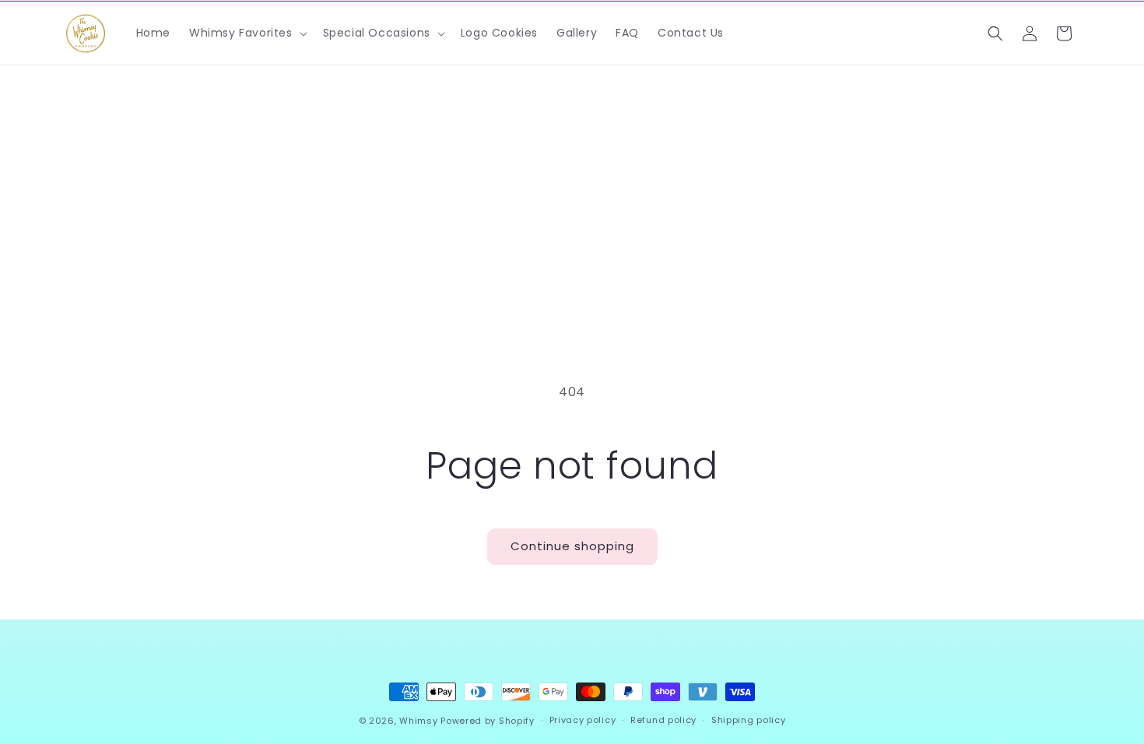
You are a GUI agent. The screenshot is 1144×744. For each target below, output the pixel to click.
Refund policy (663, 720)
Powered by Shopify (487, 720)
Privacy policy (582, 720)
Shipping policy (748, 720)
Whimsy (418, 720)
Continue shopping (572, 546)
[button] (247, 32)
